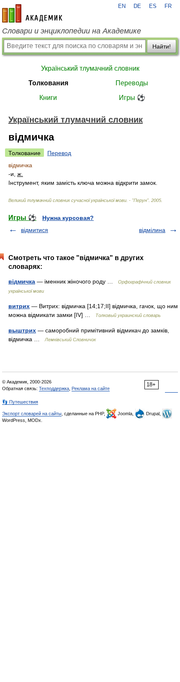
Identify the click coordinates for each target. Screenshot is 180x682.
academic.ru (32, 13)
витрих (19, 306)
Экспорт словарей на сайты (32, 413)
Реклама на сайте (91, 388)
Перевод (59, 153)
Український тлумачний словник (90, 68)
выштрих (22, 330)
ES (153, 6)
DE (137, 6)
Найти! (161, 46)
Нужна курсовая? (68, 218)
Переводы (132, 83)
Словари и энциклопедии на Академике (71, 31)
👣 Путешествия (20, 401)
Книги (48, 97)
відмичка (21, 281)
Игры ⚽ (132, 97)
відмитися (34, 230)
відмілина (152, 230)
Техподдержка (54, 388)
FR (168, 6)
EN (122, 6)
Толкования (48, 83)
